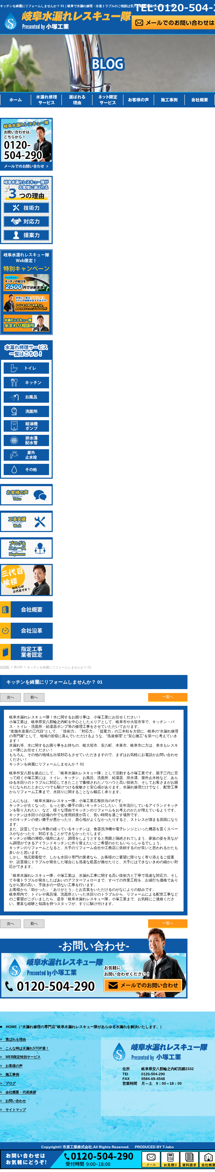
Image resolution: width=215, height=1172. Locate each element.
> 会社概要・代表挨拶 (18, 1092)
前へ (34, 697)
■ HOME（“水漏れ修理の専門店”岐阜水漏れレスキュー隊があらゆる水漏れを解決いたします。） (82, 1027)
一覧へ (167, 697)
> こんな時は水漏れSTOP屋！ (24, 1048)
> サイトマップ (13, 1110)
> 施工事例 (9, 1074)
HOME (4, 667)
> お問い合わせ (13, 1101)
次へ (10, 697)
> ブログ (8, 1083)
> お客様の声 (11, 1066)
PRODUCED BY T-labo (154, 1147)
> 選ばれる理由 (13, 1039)
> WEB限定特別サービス (20, 1057)
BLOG (18, 667)
